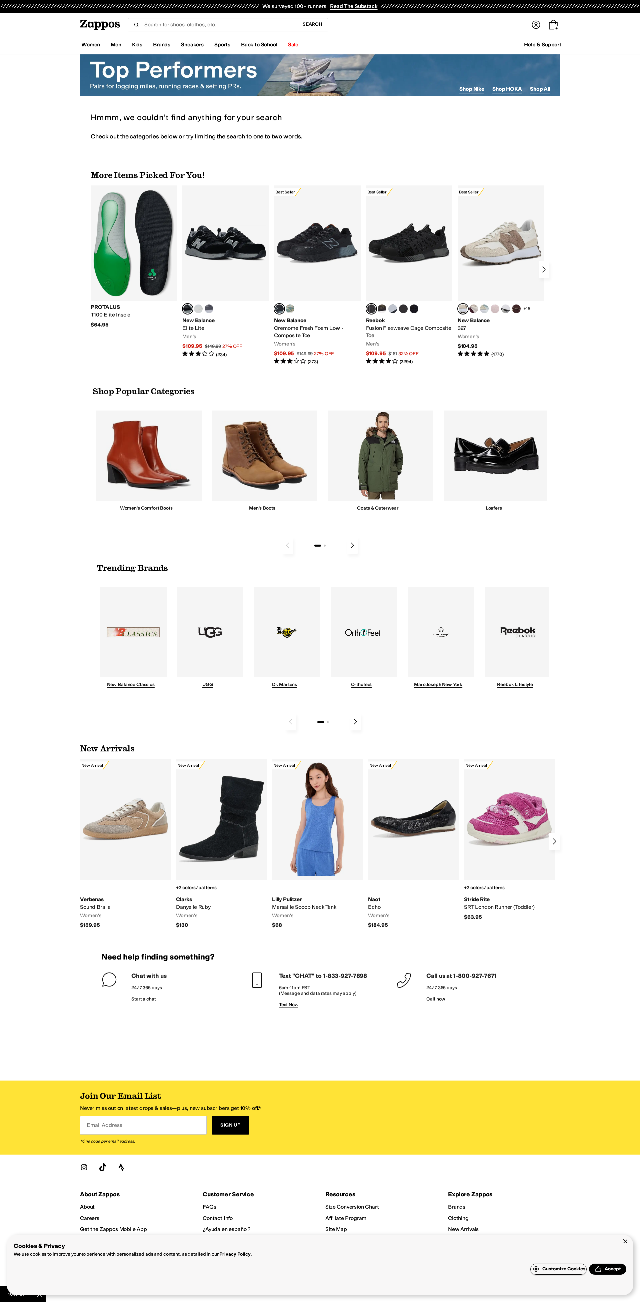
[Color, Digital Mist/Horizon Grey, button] (505, 308)
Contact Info (218, 1218)
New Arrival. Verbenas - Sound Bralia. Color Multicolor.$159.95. (125, 844)
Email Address (104, 1125)
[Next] (544, 269)
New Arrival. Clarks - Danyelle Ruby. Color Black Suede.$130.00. (221, 844)
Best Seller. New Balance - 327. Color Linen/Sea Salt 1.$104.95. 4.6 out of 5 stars (501, 271)
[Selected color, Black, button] (187, 308)
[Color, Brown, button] (382, 308)
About (87, 1207)
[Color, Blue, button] (198, 308)
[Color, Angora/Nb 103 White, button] (484, 308)
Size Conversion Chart (352, 1207)
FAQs (209, 1207)
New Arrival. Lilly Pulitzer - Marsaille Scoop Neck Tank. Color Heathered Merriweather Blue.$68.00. (317, 844)
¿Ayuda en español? (227, 1229)
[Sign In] (536, 24)
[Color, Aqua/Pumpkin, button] (290, 308)
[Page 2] (325, 546)
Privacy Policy (234, 1254)
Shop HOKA (507, 89)
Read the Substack (353, 6)
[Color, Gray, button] (392, 308)
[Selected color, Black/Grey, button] (279, 308)
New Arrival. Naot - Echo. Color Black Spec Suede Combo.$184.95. (413, 844)
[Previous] (287, 545)
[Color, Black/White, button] (414, 308)
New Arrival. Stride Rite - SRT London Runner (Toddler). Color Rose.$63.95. (509, 839)
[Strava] (121, 1167)
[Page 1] (317, 546)
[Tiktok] (102, 1167)
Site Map (336, 1229)
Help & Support (542, 44)
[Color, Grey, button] (209, 308)
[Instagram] (84, 1167)
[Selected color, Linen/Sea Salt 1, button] (463, 308)
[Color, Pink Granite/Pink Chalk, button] (495, 308)
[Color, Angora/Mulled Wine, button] (473, 308)
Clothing (458, 1218)
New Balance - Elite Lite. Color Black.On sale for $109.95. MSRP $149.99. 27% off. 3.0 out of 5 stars (225, 271)
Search (312, 24)
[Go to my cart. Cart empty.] (553, 24)
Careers (89, 1218)
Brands (456, 1207)
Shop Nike (471, 89)
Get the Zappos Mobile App (113, 1229)
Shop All (540, 89)
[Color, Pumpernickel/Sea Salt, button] (516, 308)
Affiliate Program (345, 1218)
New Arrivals (463, 1229)
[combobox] (212, 24)
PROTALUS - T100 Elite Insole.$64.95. (134, 256)
